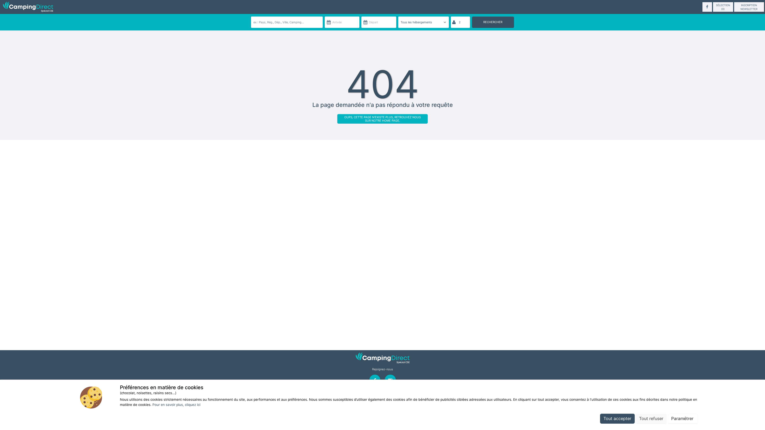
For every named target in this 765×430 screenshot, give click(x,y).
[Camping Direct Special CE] (126, 7)
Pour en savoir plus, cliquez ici (176, 405)
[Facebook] (707, 7)
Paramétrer (683, 418)
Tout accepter (617, 418)
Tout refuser (651, 418)
